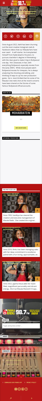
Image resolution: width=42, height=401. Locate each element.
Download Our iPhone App (13, 382)
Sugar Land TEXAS (12, 364)
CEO (4, 195)
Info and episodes (21, 128)
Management (12, 13)
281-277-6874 (11, 356)
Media (21, 13)
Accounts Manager (10, 263)
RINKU (21, 237)
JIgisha (22, 271)
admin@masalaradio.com (15, 360)
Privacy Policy (31, 382)
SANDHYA (21, 203)
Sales (17, 229)
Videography (30, 13)
